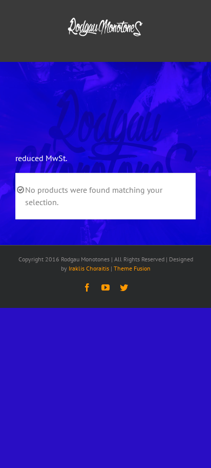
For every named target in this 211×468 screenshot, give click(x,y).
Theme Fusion (132, 268)
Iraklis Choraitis (89, 268)
